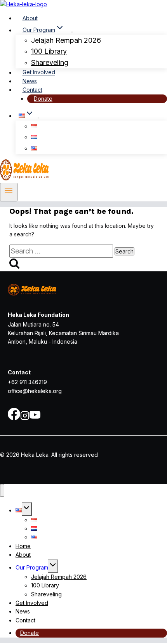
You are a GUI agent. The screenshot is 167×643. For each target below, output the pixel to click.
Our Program (32, 567)
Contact (32, 89)
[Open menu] (8, 192)
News (30, 81)
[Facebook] (14, 418)
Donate (43, 98)
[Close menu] (2, 490)
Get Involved (39, 72)
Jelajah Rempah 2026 (66, 40)
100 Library (49, 51)
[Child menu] (38, 118)
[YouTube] (35, 418)
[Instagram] (25, 418)
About (30, 18)
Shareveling (49, 62)
